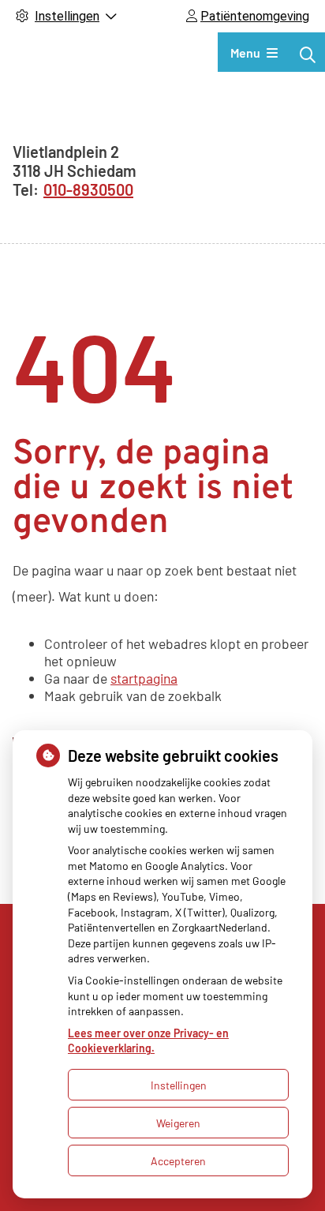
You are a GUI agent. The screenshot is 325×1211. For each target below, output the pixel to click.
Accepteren (178, 1161)
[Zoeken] (307, 54)
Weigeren (178, 1123)
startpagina (143, 678)
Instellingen (179, 1085)
